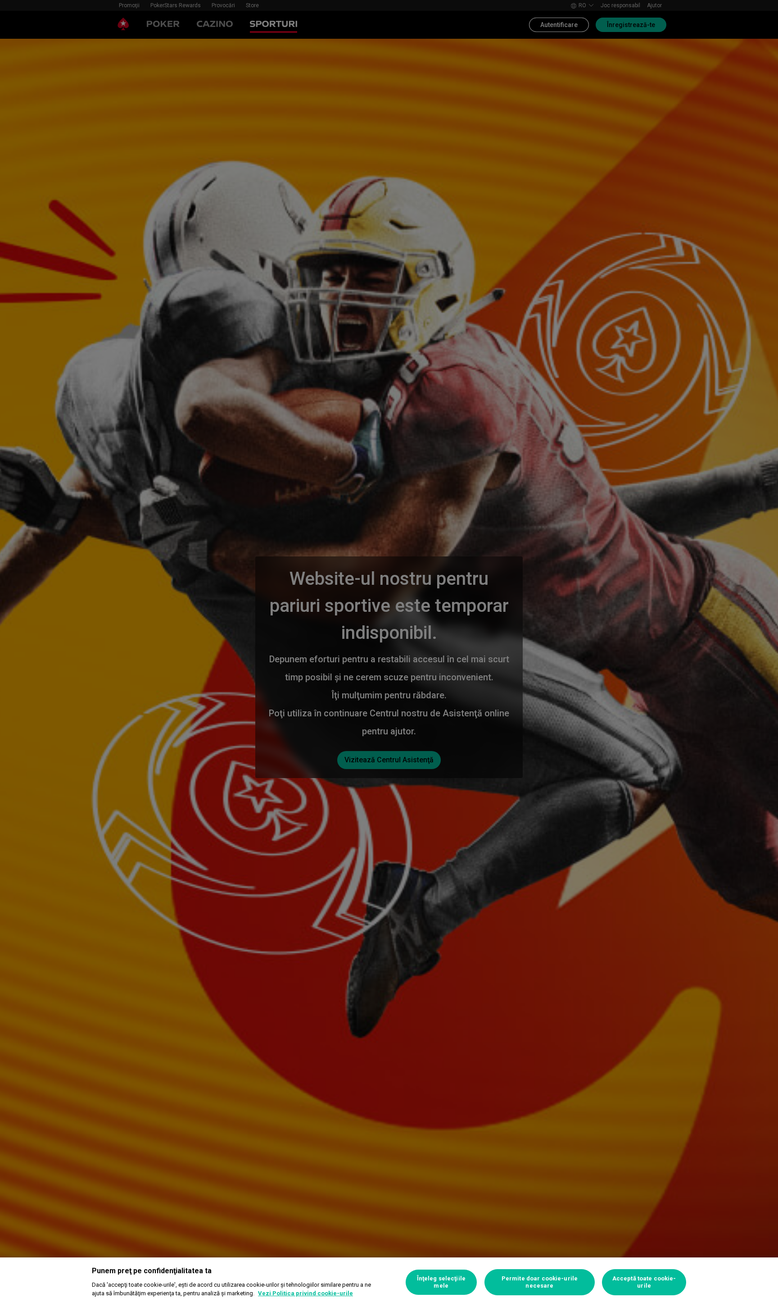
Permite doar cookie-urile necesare (540, 1282)
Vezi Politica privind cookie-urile (305, 1293)
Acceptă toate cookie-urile (644, 1282)
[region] (389, 1282)
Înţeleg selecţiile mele (441, 1282)
